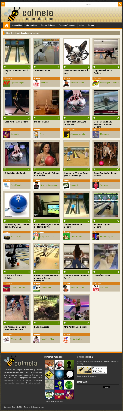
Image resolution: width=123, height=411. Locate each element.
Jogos (66, 181)
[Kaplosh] (49, 369)
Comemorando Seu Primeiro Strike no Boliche (103, 124)
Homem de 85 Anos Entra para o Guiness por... (76, 174)
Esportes (8, 78)
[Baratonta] (69, 399)
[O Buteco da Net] (59, 399)
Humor (67, 78)
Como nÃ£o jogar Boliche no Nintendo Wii (46, 225)
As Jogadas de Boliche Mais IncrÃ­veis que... (15, 328)
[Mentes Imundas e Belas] (69, 379)
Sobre (81, 25)
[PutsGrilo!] (59, 389)
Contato (91, 25)
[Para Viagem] (49, 379)
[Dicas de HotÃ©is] (59, 369)
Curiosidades (69, 130)
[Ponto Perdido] (69, 369)
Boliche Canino (41, 122)
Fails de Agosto (41, 327)
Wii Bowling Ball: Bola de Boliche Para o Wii (16, 225)
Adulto (37, 181)
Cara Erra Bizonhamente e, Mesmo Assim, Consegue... (46, 278)
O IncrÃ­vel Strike (102, 275)
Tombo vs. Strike (42, 70)
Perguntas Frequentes (67, 25)
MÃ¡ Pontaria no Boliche (75, 327)
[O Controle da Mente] (59, 379)
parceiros (60, 401)
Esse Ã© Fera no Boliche (16, 122)
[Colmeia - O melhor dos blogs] (12, 22)
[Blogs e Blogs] (69, 389)
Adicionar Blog (31, 25)
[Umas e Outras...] (49, 389)
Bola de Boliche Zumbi (15, 173)
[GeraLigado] (49, 399)
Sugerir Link (17, 25)
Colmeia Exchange (48, 25)
